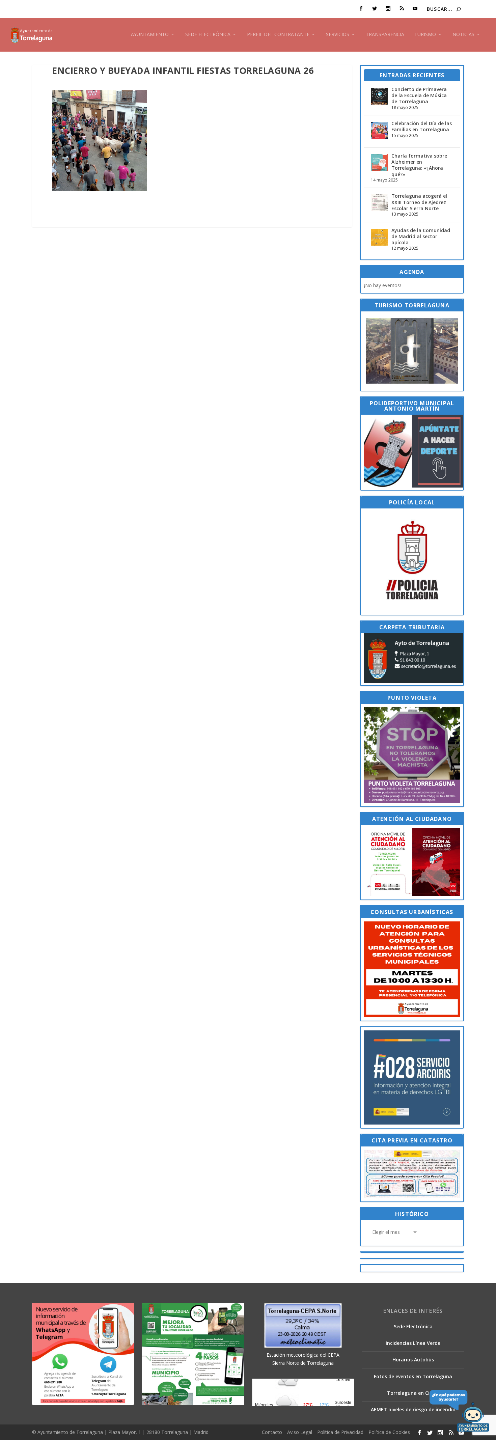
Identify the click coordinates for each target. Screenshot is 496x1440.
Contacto (272, 1432)
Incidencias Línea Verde (413, 1343)
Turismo (425, 34)
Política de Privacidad (340, 1432)
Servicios (337, 34)
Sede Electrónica (207, 34)
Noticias (463, 34)
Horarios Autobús (413, 1359)
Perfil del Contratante (278, 34)
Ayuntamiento (150, 34)
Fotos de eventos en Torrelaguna (413, 1376)
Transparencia (385, 34)
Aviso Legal (299, 1432)
